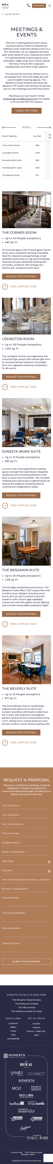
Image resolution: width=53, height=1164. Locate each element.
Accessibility (13, 1038)
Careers (36, 1027)
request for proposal (21, 276)
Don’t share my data (33, 1152)
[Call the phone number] (28, 6)
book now (39, 6)
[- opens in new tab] (36, 1103)
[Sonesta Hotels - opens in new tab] (14, 1055)
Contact (36, 1023)
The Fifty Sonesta (26, 1007)
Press (13, 1031)
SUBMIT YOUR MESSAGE (26, 961)
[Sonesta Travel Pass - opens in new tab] (37, 1137)
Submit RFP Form (27, 110)
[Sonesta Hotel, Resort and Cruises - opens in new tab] (26, 1081)
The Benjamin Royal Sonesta (26, 1000)
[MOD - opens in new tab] (16, 1088)
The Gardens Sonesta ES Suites (26, 1011)
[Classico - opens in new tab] (36, 1073)
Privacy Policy (17, 1152)
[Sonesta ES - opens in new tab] (16, 1103)
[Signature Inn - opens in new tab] (25, 1128)
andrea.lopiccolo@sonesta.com (20, 99)
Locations (13, 1023)
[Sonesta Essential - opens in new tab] (26, 1111)
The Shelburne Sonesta (26, 1003)
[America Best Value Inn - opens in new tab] (16, 1118)
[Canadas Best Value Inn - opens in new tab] (36, 1119)
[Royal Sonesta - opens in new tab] (26, 1064)
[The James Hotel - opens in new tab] (16, 1073)
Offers (13, 1027)
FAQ (13, 1035)
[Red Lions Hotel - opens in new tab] (26, 1096)
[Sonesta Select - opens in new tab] (36, 1088)
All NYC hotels (12, 14)
